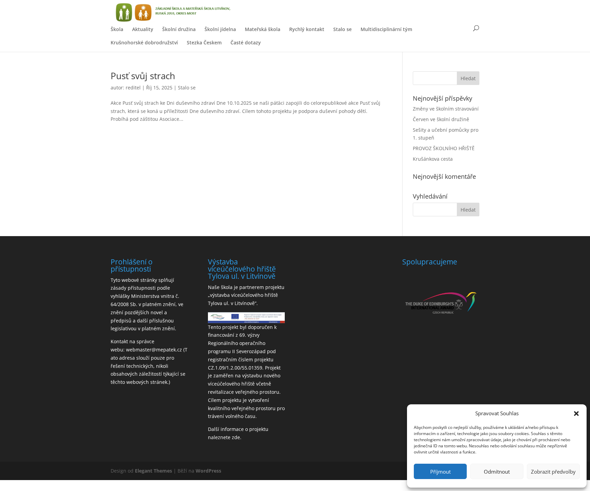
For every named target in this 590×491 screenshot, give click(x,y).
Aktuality (142, 29)
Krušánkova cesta (433, 159)
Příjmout (440, 471)
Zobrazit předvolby (553, 471)
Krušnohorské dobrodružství (144, 42)
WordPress (208, 470)
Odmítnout (497, 471)
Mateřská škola (262, 29)
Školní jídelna (220, 29)
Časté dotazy (245, 42)
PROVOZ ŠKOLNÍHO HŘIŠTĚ (444, 148)
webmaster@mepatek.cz (154, 349)
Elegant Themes (153, 470)
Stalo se (342, 29)
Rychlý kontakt (306, 29)
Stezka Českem (204, 42)
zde (236, 437)
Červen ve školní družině (441, 119)
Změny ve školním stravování (446, 108)
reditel (133, 87)
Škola (117, 29)
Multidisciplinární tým (386, 29)
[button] (576, 413)
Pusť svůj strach (143, 76)
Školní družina (179, 29)
